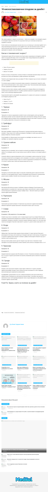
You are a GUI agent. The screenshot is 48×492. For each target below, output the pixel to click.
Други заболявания (12, 6)
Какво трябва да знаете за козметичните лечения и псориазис (39, 387)
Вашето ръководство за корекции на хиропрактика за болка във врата (39, 369)
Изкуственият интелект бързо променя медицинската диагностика (8, 349)
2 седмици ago (10, 408)
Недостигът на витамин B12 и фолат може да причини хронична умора (23, 454)
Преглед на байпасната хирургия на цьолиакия (22, 368)
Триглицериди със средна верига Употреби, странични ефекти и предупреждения (25, 411)
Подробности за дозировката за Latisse (7, 368)
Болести (6, 6)
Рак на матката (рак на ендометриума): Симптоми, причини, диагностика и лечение (26, 406)
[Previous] (23, 395)
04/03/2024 (35, 389)
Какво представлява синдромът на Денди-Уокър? (9, 386)
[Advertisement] (24, 63)
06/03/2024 (35, 371)
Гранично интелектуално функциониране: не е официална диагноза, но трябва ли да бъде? (23, 349)
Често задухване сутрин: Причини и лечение (17, 464)
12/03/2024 (4, 370)
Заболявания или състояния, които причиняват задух (15, 449)
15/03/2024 (19, 353)
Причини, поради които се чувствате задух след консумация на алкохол (23, 459)
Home (3, 6)
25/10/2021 (20, 12)
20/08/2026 (9, 460)
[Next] (25, 395)
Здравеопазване (5, 345)
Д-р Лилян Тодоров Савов (10, 12)
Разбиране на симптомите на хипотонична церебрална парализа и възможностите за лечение (24, 387)
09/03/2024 (19, 370)
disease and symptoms (9, 312)
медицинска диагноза (19, 312)
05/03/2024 (4, 388)
